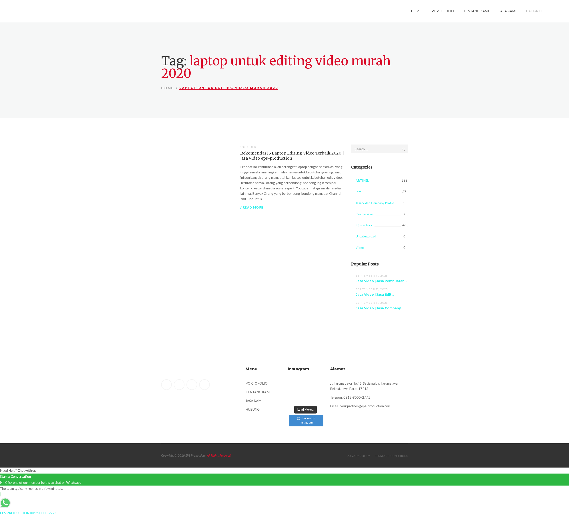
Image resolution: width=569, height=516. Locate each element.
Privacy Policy (358, 456)
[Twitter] (179, 384)
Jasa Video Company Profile (375, 203)
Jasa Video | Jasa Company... (379, 308)
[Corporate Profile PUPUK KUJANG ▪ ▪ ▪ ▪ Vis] (317, 387)
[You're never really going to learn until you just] (317, 399)
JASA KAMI (507, 11)
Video (360, 247)
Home (167, 88)
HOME (416, 11)
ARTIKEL (362, 180)
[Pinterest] (191, 384)
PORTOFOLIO (442, 11)
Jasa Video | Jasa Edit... (375, 295)
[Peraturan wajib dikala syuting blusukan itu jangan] (294, 387)
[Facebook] (166, 384)
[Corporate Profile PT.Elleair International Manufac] (306, 387)
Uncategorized (366, 236)
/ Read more (251, 207)
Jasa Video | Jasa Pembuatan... (381, 281)
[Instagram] (204, 384)
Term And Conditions (391, 456)
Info (358, 192)
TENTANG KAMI (476, 11)
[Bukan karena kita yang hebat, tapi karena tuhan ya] (306, 399)
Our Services (365, 214)
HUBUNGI (534, 11)
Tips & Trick (364, 225)
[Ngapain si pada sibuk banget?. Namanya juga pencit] (294, 399)
